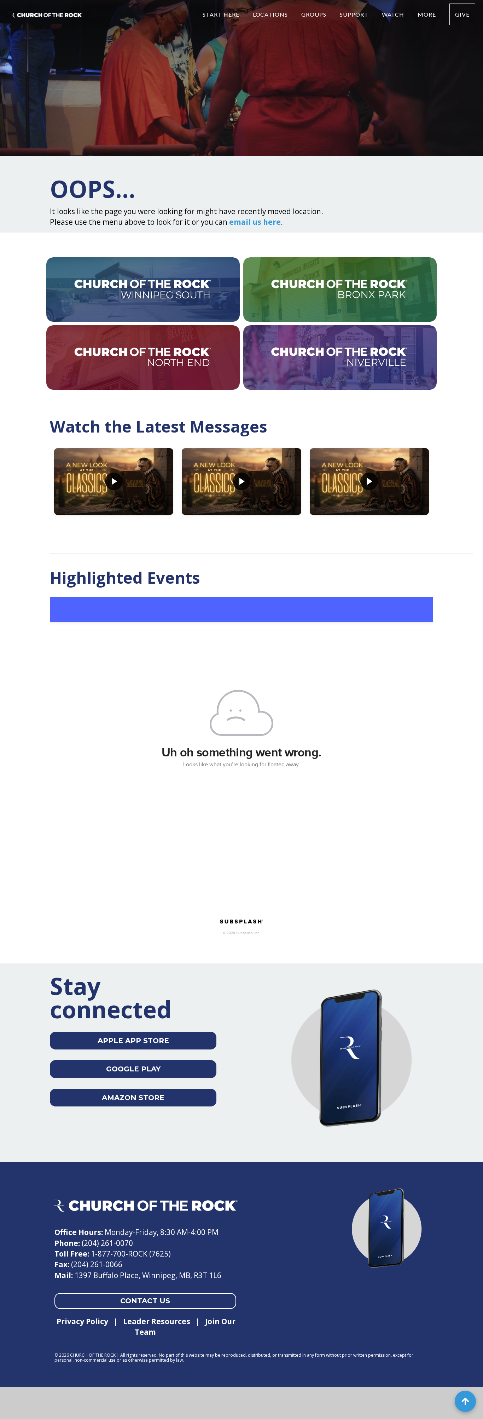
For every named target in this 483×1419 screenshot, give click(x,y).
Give (462, 14)
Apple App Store (133, 1040)
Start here (222, 14)
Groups (314, 14)
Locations (271, 14)
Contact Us (145, 1301)
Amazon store (133, 1097)
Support (355, 14)
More (427, 14)
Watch (394, 14)
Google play (133, 1069)
